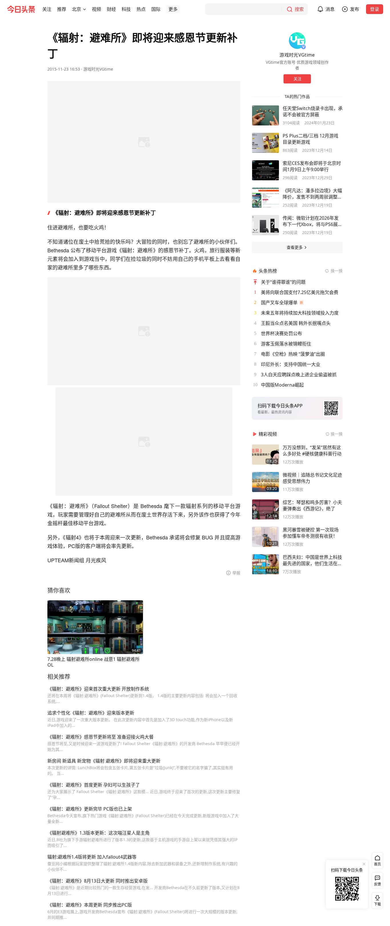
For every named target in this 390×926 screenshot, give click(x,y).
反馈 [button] (377, 884)
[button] (46, 9)
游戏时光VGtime (98, 69)
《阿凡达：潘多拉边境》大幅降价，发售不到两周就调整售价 (312, 193)
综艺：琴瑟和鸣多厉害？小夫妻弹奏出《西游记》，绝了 (312, 505)
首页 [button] (377, 864)
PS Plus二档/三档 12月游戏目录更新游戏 (310, 139)
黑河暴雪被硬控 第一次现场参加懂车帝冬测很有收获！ (311, 533)
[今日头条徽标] (21, 9)
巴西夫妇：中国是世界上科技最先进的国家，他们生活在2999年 (312, 560)
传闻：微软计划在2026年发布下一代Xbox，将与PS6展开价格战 (312, 221)
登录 (374, 9)
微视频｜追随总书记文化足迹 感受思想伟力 (312, 478)
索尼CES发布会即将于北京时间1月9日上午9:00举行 (312, 166)
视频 (96, 9)
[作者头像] (297, 40)
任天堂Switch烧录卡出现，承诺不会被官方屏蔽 (313, 111)
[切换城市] (84, 9)
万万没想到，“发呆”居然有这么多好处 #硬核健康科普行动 (312, 450)
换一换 (337, 270)
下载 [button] (376, 899)
